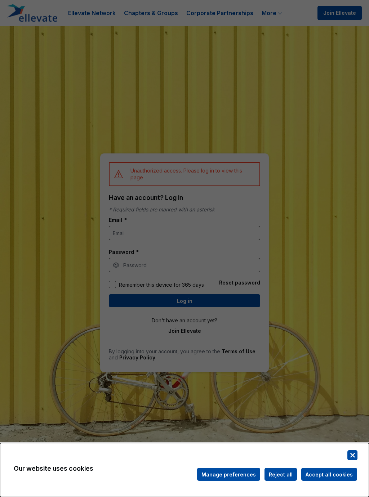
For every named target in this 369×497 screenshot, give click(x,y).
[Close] (352, 455)
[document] (184, 470)
